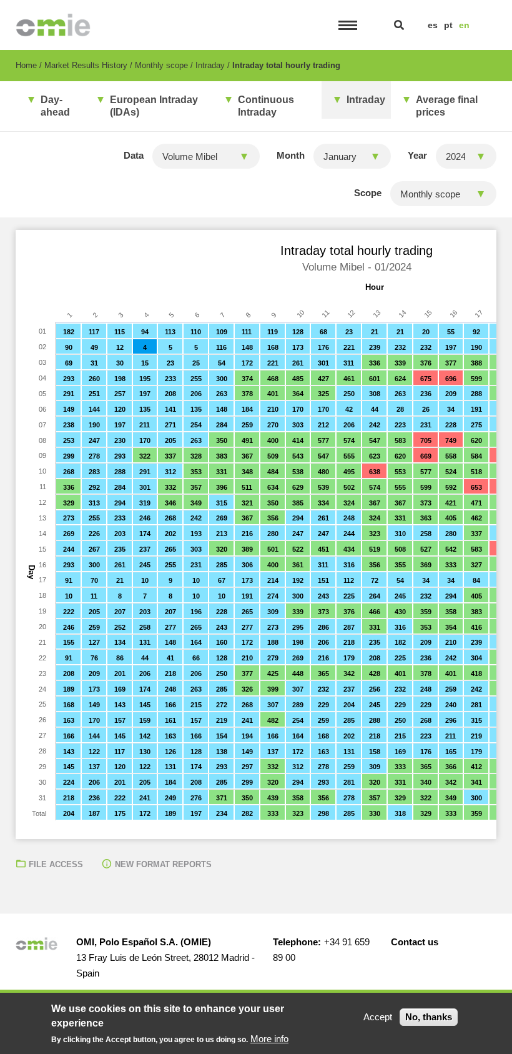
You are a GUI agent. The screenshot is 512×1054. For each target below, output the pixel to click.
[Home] (53, 25)
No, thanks (428, 1017)
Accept (377, 1017)
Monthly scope (161, 65)
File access (56, 864)
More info (269, 1038)
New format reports (163, 864)
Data (134, 155)
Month (291, 155)
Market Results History (85, 65)
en (464, 25)
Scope (368, 192)
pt (448, 25)
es (433, 25)
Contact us (414, 942)
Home (26, 65)
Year (417, 155)
